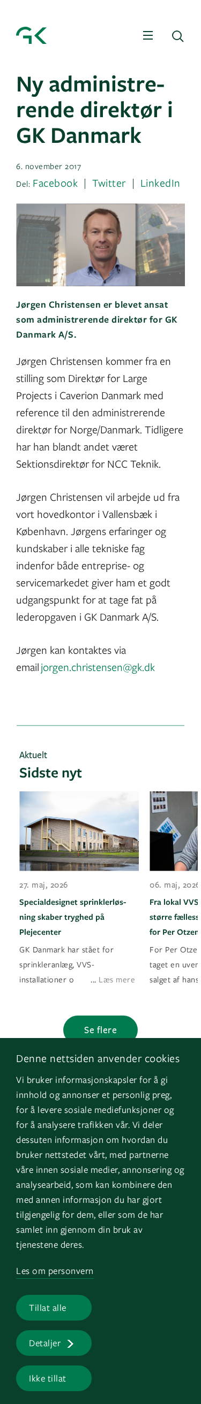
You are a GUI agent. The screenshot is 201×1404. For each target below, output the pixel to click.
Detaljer (45, 1343)
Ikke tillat (47, 1378)
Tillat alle (47, 1307)
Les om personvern (55, 1270)
